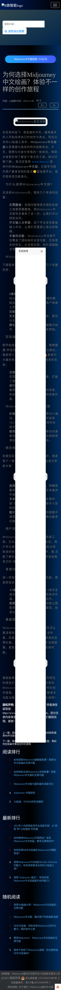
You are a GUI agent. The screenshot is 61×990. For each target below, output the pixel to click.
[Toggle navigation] (55, 5)
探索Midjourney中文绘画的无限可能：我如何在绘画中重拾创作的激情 (29, 742)
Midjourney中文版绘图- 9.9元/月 (30, 59)
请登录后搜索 (15, 31)
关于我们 (23, 987)
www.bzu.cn (40, 161)
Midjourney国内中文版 (41, 987)
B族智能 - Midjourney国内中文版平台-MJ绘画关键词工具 (30, 973)
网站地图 (12, 987)
